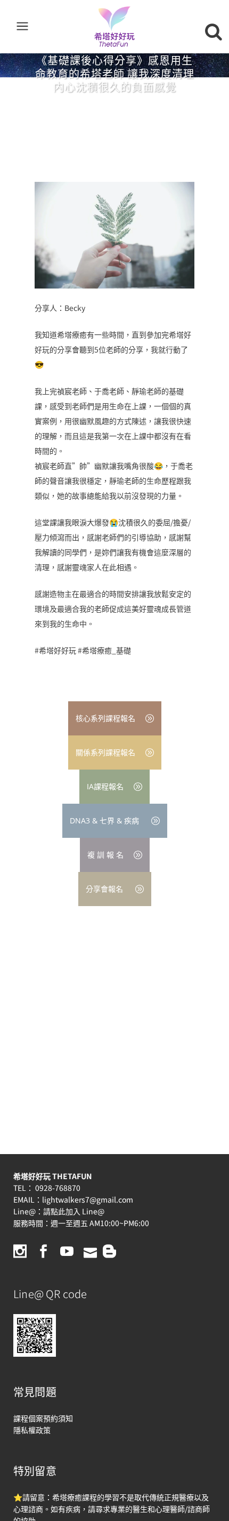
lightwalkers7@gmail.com (87, 1199)
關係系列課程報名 (105, 752)
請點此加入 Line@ (73, 1211)
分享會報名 (105, 889)
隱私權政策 (32, 1429)
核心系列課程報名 (105, 718)
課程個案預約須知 (43, 1418)
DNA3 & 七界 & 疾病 (105, 820)
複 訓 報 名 (105, 855)
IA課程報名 (105, 786)
